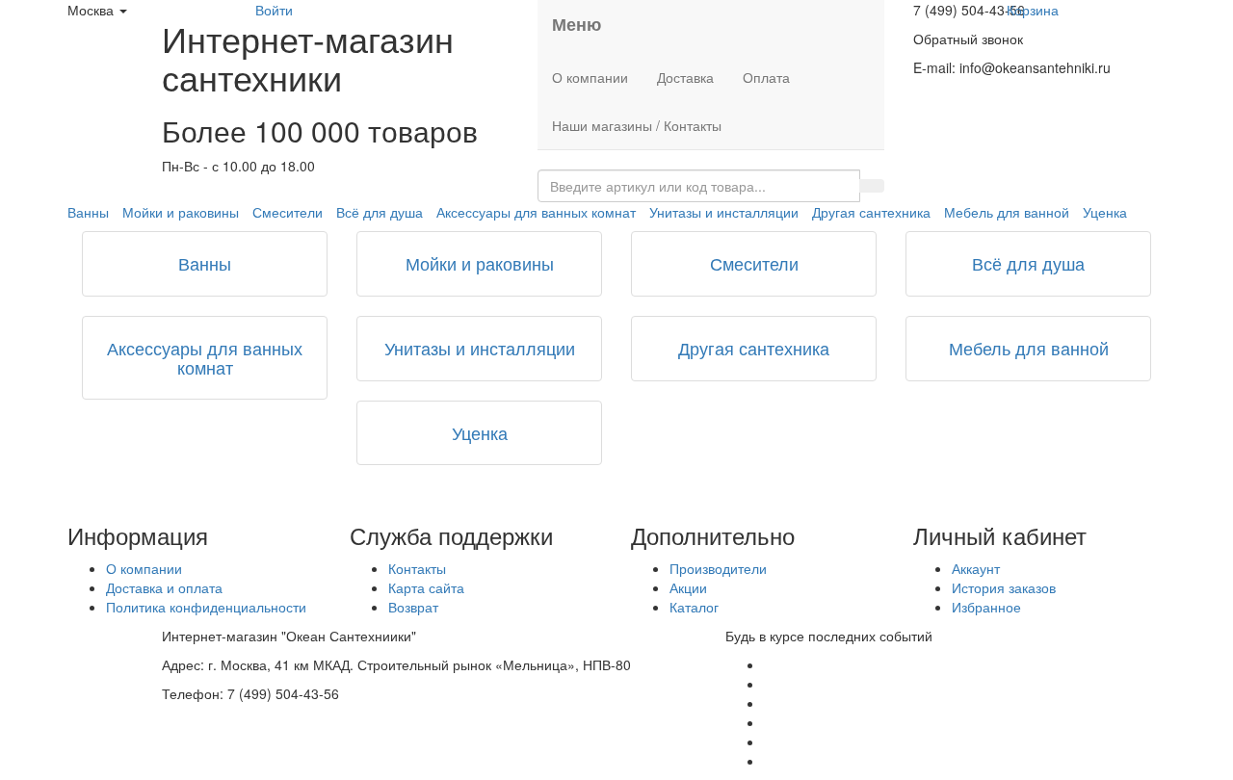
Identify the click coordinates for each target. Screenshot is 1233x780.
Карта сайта (426, 587)
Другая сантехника (871, 211)
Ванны (88, 211)
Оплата (766, 77)
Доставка (685, 77)
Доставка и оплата (164, 587)
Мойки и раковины (180, 211)
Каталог (694, 606)
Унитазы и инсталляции (724, 211)
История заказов (1004, 587)
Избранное (986, 606)
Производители (718, 568)
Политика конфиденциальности (206, 606)
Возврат (413, 606)
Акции (688, 587)
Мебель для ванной (1006, 211)
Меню (576, 24)
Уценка (1105, 211)
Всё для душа (379, 211)
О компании (590, 77)
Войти (274, 9)
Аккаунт (976, 568)
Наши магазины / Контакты (636, 125)
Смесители (287, 211)
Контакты (417, 568)
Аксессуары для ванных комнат (536, 211)
